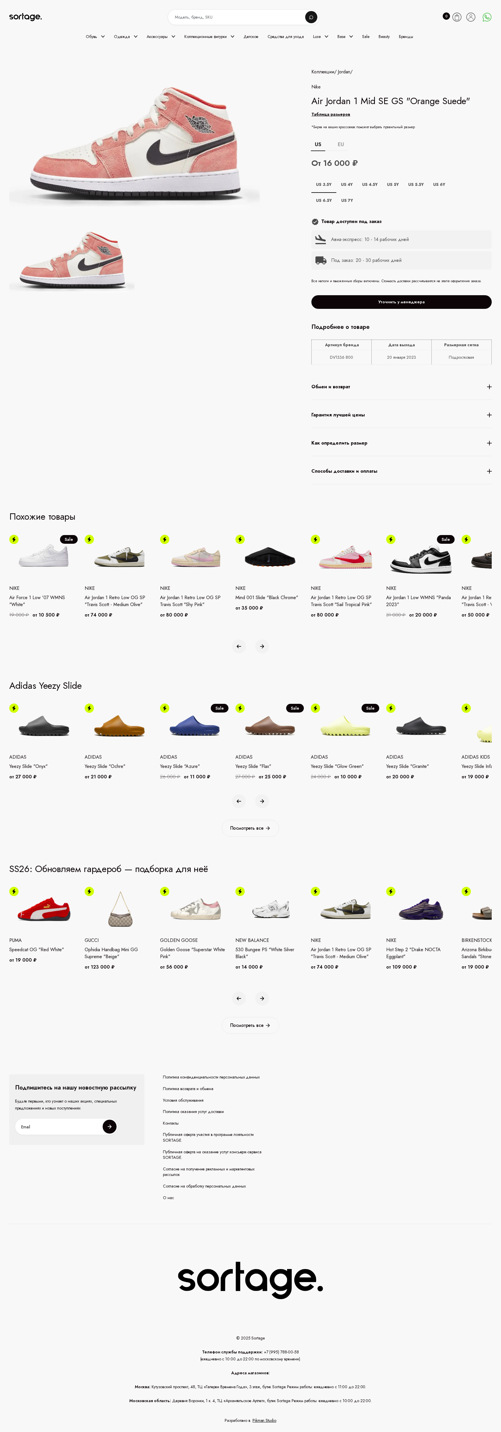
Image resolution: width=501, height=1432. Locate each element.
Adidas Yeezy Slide (45, 685)
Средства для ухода (286, 36)
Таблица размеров (330, 114)
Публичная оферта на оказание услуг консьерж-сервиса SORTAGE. (212, 1155)
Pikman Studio (264, 1420)
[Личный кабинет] (470, 17)
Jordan (344, 72)
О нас (168, 1198)
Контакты (171, 1123)
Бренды (406, 36)
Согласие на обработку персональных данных (204, 1186)
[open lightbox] (72, 261)
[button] (95, 36)
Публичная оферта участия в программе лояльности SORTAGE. (208, 1137)
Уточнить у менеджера (401, 302)
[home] (29, 17)
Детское (251, 36)
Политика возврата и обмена (188, 1089)
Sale (365, 36)
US (318, 144)
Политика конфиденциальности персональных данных (211, 1077)
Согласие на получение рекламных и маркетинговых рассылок (209, 1172)
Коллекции (322, 72)
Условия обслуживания (183, 1100)
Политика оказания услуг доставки (193, 1111)
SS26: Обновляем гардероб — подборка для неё (108, 868)
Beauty (384, 36)
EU (341, 144)
